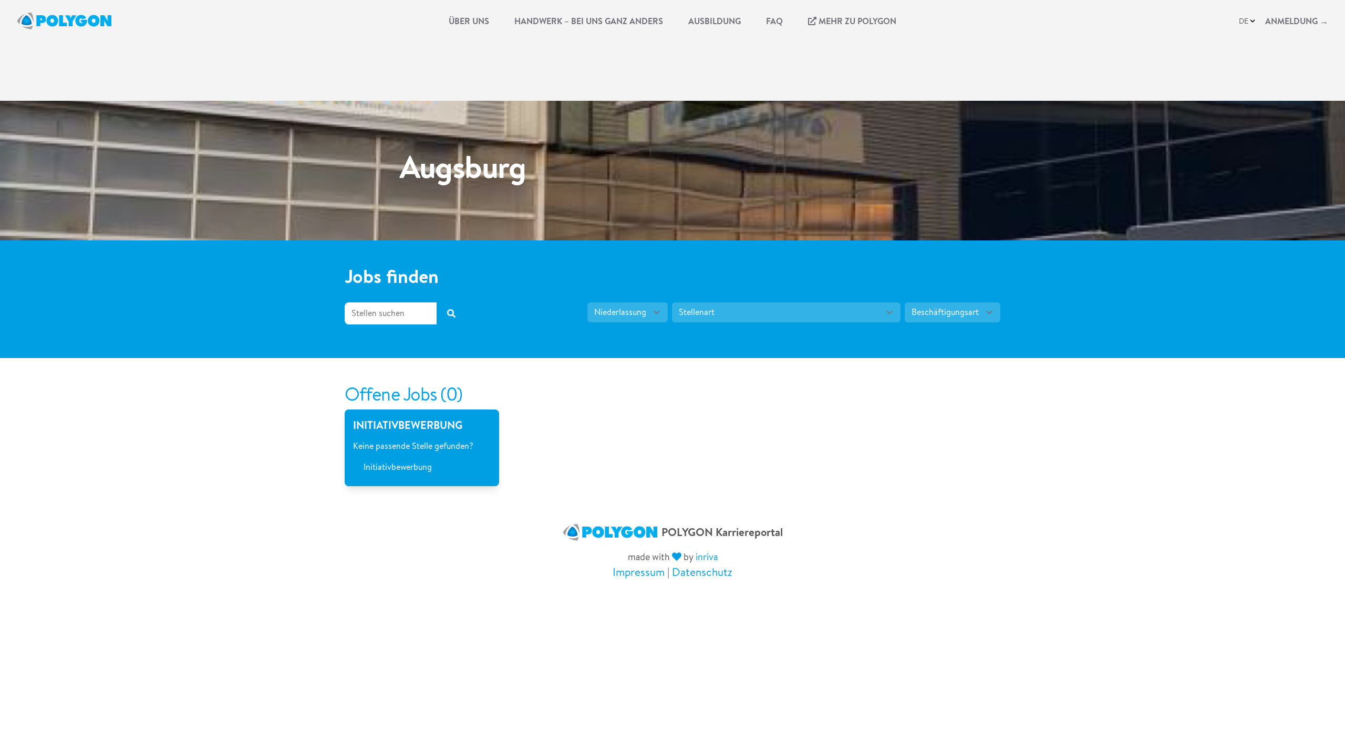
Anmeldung (1296, 21)
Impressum (639, 572)
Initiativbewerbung (398, 466)
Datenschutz (702, 572)
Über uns (469, 21)
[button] (1248, 21)
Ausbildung (714, 21)
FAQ (774, 21)
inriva (707, 556)
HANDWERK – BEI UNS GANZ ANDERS (588, 21)
